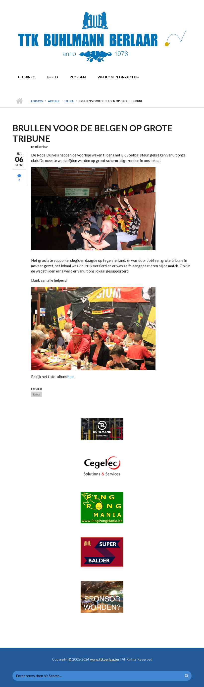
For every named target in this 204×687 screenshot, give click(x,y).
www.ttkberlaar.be (104, 659)
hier (70, 376)
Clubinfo (27, 77)
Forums (37, 101)
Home (19, 101)
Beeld (52, 77)
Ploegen (78, 77)
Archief (53, 101)
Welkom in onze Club (118, 77)
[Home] (101, 37)
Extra (69, 101)
